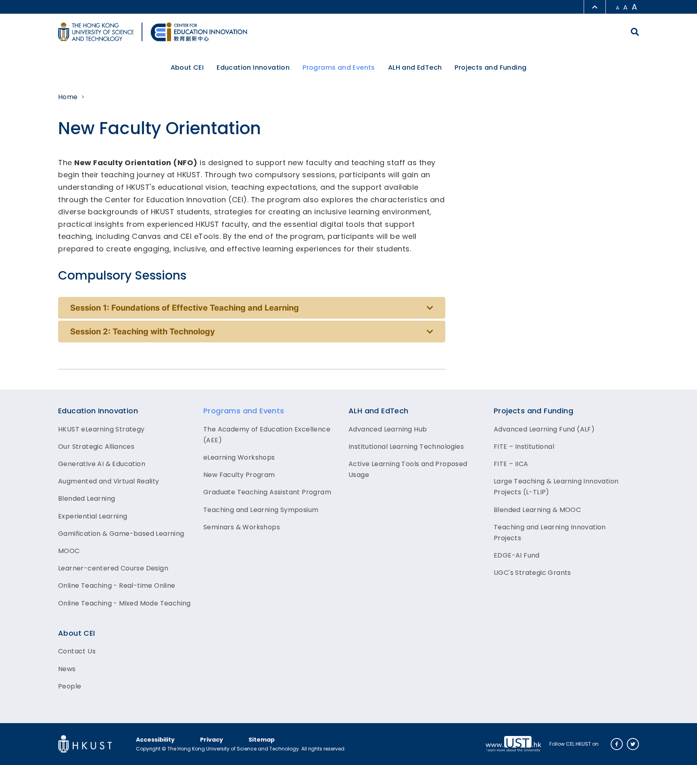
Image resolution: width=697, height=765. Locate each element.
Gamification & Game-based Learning (121, 533)
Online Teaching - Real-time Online (116, 585)
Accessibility (155, 740)
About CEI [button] (187, 67)
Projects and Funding (533, 411)
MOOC (69, 551)
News (67, 669)
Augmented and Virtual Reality (108, 481)
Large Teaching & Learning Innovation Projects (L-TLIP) (556, 487)
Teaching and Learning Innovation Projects (550, 532)
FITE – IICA (511, 464)
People (69, 686)
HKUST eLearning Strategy (101, 429)
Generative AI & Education (101, 464)
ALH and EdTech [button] (415, 67)
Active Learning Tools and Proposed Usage (407, 469)
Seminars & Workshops (241, 527)
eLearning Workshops (239, 457)
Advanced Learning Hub (387, 429)
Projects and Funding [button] (490, 67)
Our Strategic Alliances (96, 446)
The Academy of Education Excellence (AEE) (266, 435)
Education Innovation (98, 411)
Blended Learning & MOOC (537, 509)
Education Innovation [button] (253, 67)
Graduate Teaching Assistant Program (267, 492)
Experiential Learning (92, 516)
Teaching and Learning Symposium (260, 509)
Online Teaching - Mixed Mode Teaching (124, 603)
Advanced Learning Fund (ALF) (544, 429)
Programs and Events (243, 411)
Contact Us (77, 651)
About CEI (76, 633)
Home (68, 97)
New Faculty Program (239, 474)
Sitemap (261, 740)
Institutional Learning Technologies (406, 446)
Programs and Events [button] (339, 67)
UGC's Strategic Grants (532, 572)
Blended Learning (86, 498)
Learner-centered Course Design (113, 568)
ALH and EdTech (378, 411)
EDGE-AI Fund (517, 555)
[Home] (198, 32)
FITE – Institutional (524, 446)
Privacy (211, 740)
